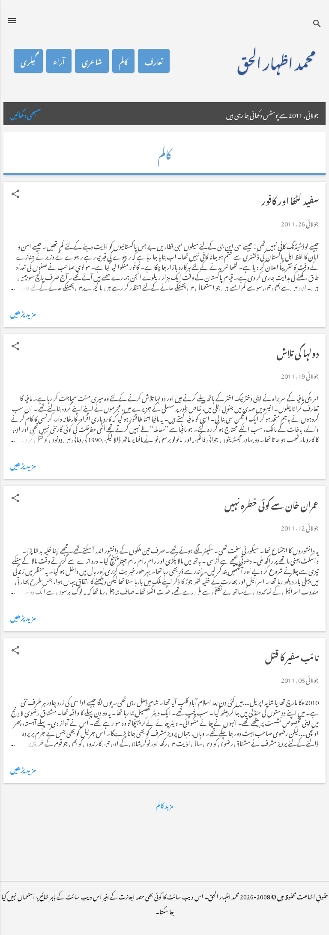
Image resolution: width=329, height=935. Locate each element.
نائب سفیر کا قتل (292, 656)
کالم (123, 60)
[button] (15, 194)
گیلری (28, 60)
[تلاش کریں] (317, 23)
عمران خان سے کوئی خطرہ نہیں (271, 503)
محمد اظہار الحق (276, 61)
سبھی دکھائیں (25, 114)
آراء (59, 60)
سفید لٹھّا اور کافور (290, 199)
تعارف (154, 60)
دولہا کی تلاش (298, 351)
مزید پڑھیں (23, 312)
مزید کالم (164, 804)
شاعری (92, 60)
